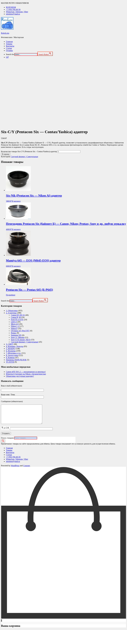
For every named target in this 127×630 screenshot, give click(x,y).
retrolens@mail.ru (13, 14)
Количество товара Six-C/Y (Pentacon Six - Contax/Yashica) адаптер (29, 151)
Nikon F (14, 328)
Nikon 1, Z (15, 326)
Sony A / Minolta (17, 337)
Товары (9, 44)
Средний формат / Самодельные (24, 157)
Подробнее (10, 295)
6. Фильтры (11, 351)
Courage (26, 466)
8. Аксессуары (12, 355)
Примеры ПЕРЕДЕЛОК (16, 360)
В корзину (5, 154)
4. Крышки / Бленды (14, 346)
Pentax (13, 333)
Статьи (9, 48)
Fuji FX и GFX (17, 319)
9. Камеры (10, 357)
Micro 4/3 (15, 324)
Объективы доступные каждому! (20, 376)
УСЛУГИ (10, 362)
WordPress (15, 466)
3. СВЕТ (9, 344)
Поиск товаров (7, 438)
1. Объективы (12, 311)
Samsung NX (16, 335)
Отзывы (9, 50)
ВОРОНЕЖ (11, 7)
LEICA (14, 322)
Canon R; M (16, 317)
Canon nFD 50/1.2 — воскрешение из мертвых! (26, 372)
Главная (9, 41)
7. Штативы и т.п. (13, 353)
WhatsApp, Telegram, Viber (17, 12)
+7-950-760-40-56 (13, 9)
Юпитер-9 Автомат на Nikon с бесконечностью (26, 374)
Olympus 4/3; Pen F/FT (20, 331)
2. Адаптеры (11, 313)
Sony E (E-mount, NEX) (21, 340)
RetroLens (5, 33)
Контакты (10, 46)
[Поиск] (3, 441)
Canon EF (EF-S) (18, 315)
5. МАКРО (10, 349)
